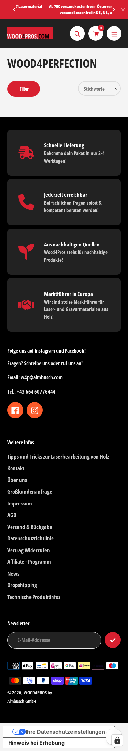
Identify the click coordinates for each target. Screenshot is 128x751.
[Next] (113, 9)
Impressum (19, 503)
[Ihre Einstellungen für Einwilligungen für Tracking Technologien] (117, 740)
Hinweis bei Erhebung (36, 742)
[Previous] (14, 9)
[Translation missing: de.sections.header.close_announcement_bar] (123, 9)
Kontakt (15, 468)
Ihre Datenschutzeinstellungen (65, 731)
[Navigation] (114, 33)
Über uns (17, 480)
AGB (11, 515)
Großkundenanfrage (29, 491)
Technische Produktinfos (33, 597)
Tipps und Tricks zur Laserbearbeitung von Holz (58, 456)
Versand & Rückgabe (29, 527)
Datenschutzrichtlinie (30, 538)
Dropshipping (22, 585)
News (13, 573)
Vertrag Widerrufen (28, 550)
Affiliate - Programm (29, 561)
